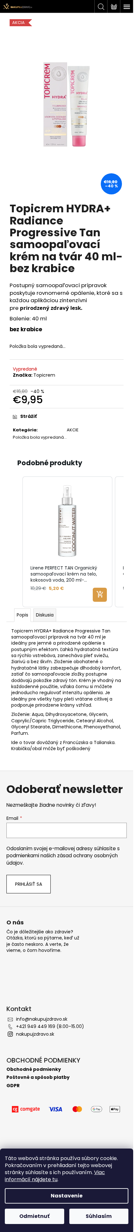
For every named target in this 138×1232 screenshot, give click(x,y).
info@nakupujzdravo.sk (41, 1019)
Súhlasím (99, 1216)
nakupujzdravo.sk (35, 1034)
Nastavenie (66, 1195)
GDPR (13, 1085)
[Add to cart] (100, 595)
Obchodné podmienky (33, 1069)
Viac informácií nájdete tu (55, 1176)
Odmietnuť (34, 1216)
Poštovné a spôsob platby (38, 1077)
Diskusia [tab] (45, 615)
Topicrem (44, 375)
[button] (16, 542)
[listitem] (67, 542)
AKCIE (73, 430)
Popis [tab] (22, 615)
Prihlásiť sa (28, 884)
